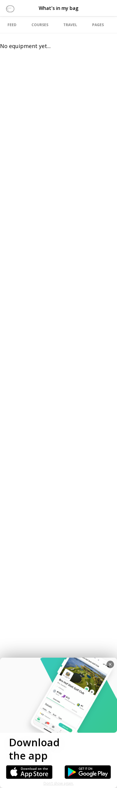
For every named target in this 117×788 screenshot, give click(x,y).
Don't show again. (59, 783)
